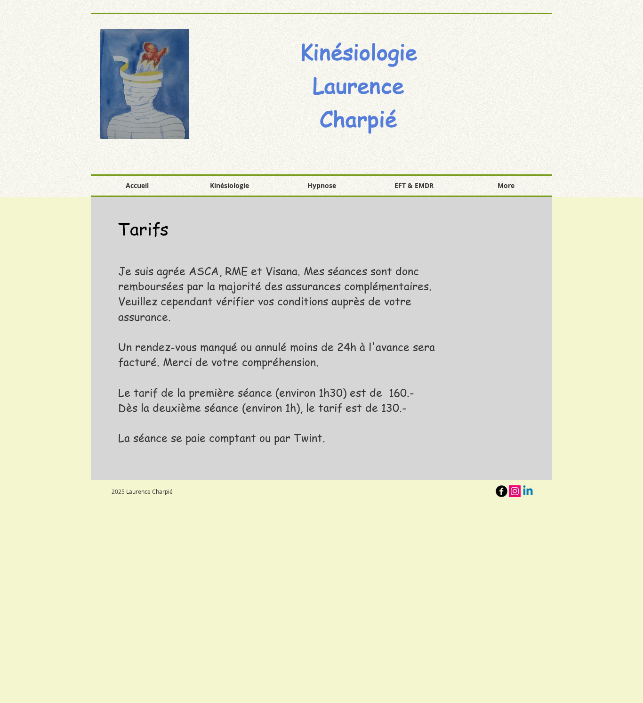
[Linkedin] (528, 491)
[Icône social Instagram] (515, 491)
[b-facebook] (501, 491)
